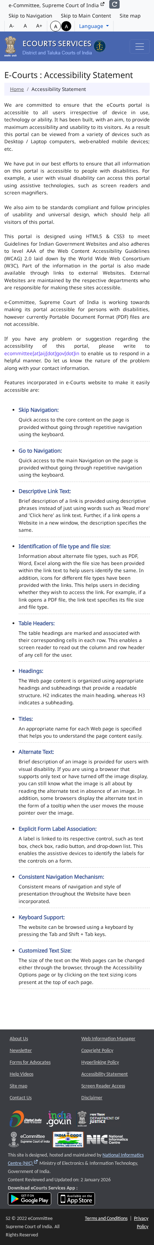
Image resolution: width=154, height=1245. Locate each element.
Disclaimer (91, 1098)
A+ (39, 25)
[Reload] (114, 4)
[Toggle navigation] (140, 46)
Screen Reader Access (103, 1086)
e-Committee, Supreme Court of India (54, 5)
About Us (19, 1039)
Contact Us (21, 1098)
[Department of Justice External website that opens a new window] (99, 1120)
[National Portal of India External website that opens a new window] (59, 1120)
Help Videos (21, 1074)
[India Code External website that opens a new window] (68, 1141)
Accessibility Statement (104, 1074)
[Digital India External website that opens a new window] (25, 1120)
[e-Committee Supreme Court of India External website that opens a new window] (29, 1141)
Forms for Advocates (30, 1062)
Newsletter (21, 1050)
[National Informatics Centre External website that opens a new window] (107, 1141)
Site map (130, 15)
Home (17, 89)
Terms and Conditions (106, 1218)
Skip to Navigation (30, 15)
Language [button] (92, 26)
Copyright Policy (97, 1050)
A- (11, 25)
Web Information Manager (108, 1039)
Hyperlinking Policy (100, 1062)
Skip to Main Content (86, 15)
